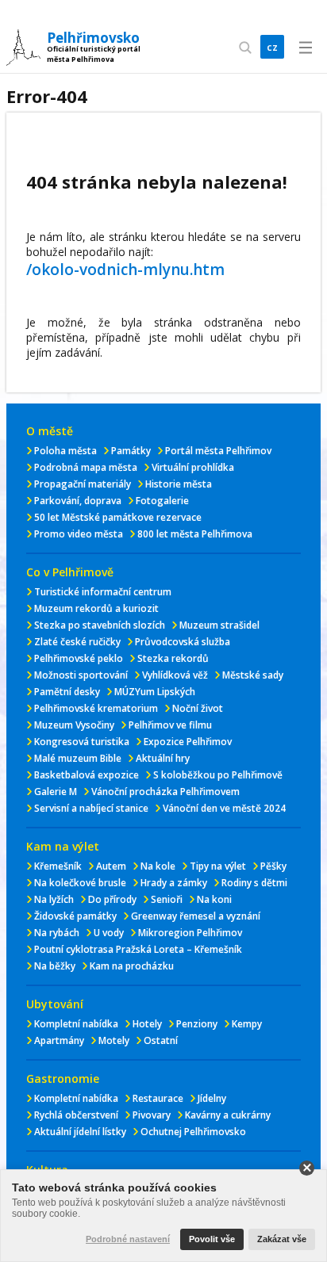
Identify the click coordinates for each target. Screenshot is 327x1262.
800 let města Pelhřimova (194, 534)
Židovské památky (75, 916)
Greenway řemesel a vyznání (195, 916)
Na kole (157, 866)
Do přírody (112, 899)
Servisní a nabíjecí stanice (91, 808)
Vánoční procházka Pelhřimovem (165, 791)
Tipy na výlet (218, 866)
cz (272, 47)
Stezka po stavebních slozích (99, 625)
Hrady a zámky (173, 882)
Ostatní (161, 1040)
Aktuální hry (163, 758)
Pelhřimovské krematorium (96, 708)
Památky (131, 450)
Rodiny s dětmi (254, 882)
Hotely (147, 1024)
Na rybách (56, 932)
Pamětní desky (67, 691)
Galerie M (55, 791)
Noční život (197, 708)
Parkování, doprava (77, 500)
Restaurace (158, 1098)
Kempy (247, 1024)
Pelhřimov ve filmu (170, 725)
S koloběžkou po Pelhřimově (218, 775)
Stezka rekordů (173, 658)
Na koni (214, 899)
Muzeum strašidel (219, 625)
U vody (109, 932)
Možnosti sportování (81, 675)
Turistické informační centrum (102, 591)
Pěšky (273, 866)
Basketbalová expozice (86, 775)
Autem (111, 866)
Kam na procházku (132, 966)
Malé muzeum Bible (77, 758)
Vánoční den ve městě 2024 (224, 808)
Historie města (178, 484)
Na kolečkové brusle (80, 882)
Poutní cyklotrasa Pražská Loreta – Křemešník (138, 949)
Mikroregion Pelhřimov (190, 932)
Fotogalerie (162, 500)
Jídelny (212, 1098)
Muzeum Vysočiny (74, 725)
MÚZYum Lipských (154, 691)
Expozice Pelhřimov (188, 741)
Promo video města (78, 534)
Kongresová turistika (81, 741)
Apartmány (59, 1040)
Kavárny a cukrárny (228, 1115)
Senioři (167, 899)
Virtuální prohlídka (193, 467)
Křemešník (58, 866)
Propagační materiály (82, 484)
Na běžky (54, 966)
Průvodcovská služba (182, 641)
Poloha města (65, 450)
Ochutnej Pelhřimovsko (193, 1131)
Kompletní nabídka (76, 1024)
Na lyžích (54, 899)
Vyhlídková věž (175, 675)
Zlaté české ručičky (77, 641)
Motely (113, 1040)
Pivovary (152, 1115)
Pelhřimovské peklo (78, 658)
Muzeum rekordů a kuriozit (96, 608)
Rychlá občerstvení (76, 1115)
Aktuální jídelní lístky (80, 1131)
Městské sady (252, 675)
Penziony (196, 1024)
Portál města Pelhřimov (218, 450)
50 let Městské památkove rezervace (118, 517)
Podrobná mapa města (85, 467)
